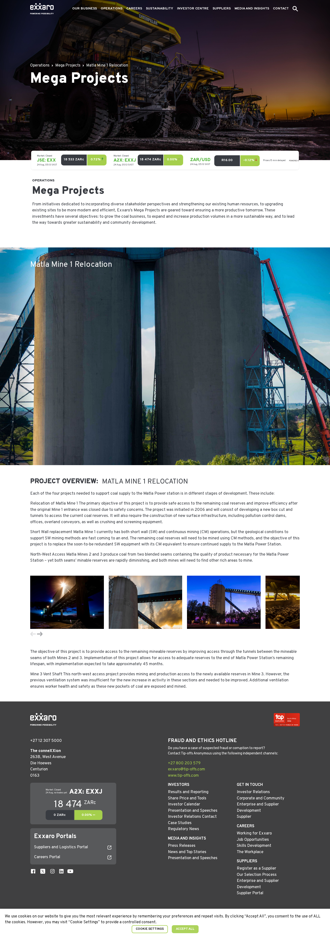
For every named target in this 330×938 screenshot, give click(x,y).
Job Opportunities (253, 839)
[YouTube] (70, 871)
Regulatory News (183, 829)
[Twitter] (43, 871)
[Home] (42, 8)
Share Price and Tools (187, 798)
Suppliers (222, 9)
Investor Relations (253, 792)
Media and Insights (252, 9)
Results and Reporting (188, 792)
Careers (134, 9)
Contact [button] (281, 9)
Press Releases (181, 846)
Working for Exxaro (254, 833)
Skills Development (254, 846)
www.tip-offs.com (183, 775)
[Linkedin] (61, 871)
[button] (295, 8)
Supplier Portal (250, 893)
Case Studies (180, 823)
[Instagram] (52, 871)
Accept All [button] (185, 929)
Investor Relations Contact (192, 816)
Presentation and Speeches (192, 810)
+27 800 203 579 (184, 763)
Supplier (244, 816)
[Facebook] (33, 871)
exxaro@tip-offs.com (186, 769)
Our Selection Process (257, 875)
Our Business (84, 9)
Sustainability (159, 9)
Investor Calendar (184, 804)
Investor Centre (193, 9)
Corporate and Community (260, 798)
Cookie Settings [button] (150, 929)
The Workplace (250, 852)
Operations (111, 9)
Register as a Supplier (256, 868)
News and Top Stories (187, 852)
